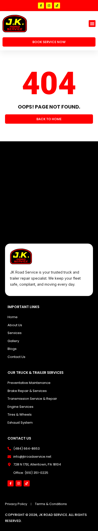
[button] (92, 23)
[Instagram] (49, 6)
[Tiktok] (57, 6)
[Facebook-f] (41, 6)
